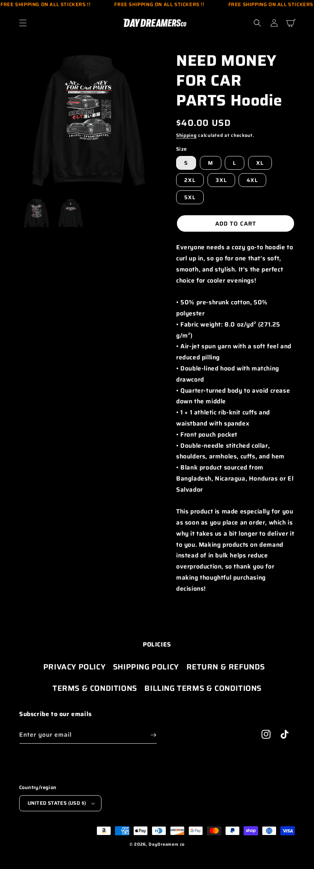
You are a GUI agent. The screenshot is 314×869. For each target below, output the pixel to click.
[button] (23, 23)
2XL (190, 180)
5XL (190, 197)
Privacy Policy (74, 667)
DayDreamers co (167, 844)
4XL (252, 180)
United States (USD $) (57, 803)
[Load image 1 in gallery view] (36, 213)
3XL (221, 180)
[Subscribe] (153, 735)
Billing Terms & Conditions (203, 688)
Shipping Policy (146, 667)
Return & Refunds (225, 667)
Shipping (186, 135)
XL (260, 163)
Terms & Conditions (94, 688)
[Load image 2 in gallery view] (71, 213)
